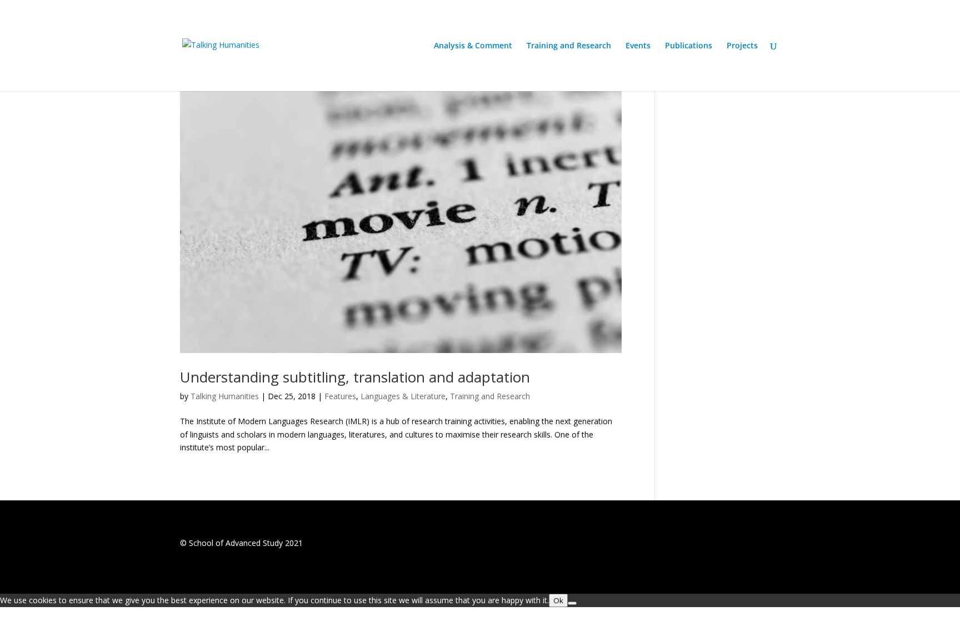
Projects (742, 46)
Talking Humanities (225, 396)
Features (340, 396)
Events (638, 46)
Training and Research (569, 46)
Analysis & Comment (473, 46)
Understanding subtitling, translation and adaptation (355, 377)
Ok (558, 600)
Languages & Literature (403, 396)
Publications (688, 46)
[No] (572, 603)
